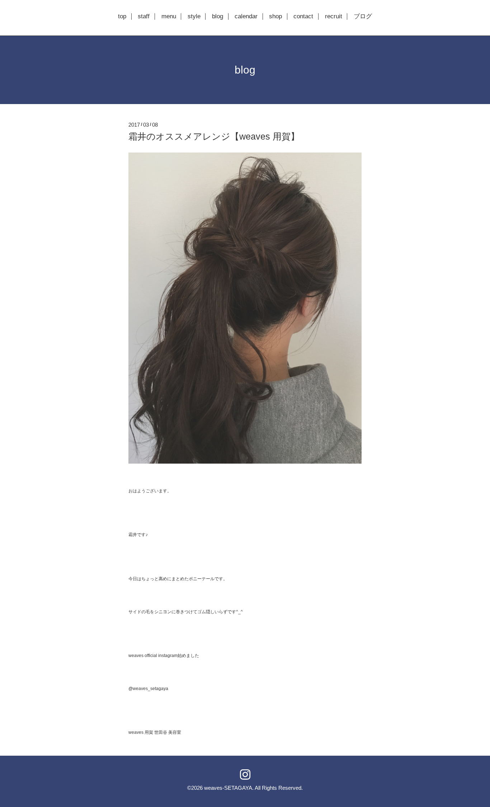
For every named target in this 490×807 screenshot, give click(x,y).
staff (144, 16)
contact (303, 16)
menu (168, 16)
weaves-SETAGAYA (228, 788)
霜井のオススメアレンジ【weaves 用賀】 (214, 136)
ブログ (363, 16)
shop (275, 16)
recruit (333, 16)
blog (217, 16)
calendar (246, 16)
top (122, 16)
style (194, 16)
